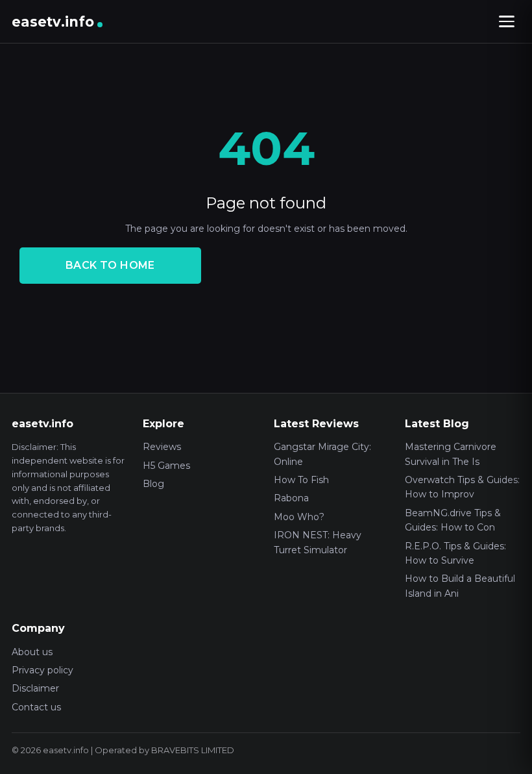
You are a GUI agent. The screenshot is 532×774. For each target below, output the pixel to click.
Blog (153, 484)
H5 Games (166, 465)
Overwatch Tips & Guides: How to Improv (462, 487)
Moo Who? (299, 517)
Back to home (110, 265)
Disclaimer (35, 688)
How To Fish (301, 480)
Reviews (162, 447)
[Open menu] (506, 21)
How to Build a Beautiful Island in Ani (460, 586)
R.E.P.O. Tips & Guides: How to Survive (455, 553)
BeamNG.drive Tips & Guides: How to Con (453, 520)
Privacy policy (42, 670)
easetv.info (53, 22)
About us (32, 652)
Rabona (291, 498)
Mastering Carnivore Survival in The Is (450, 454)
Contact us (36, 707)
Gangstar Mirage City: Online (322, 454)
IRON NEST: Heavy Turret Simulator (317, 542)
